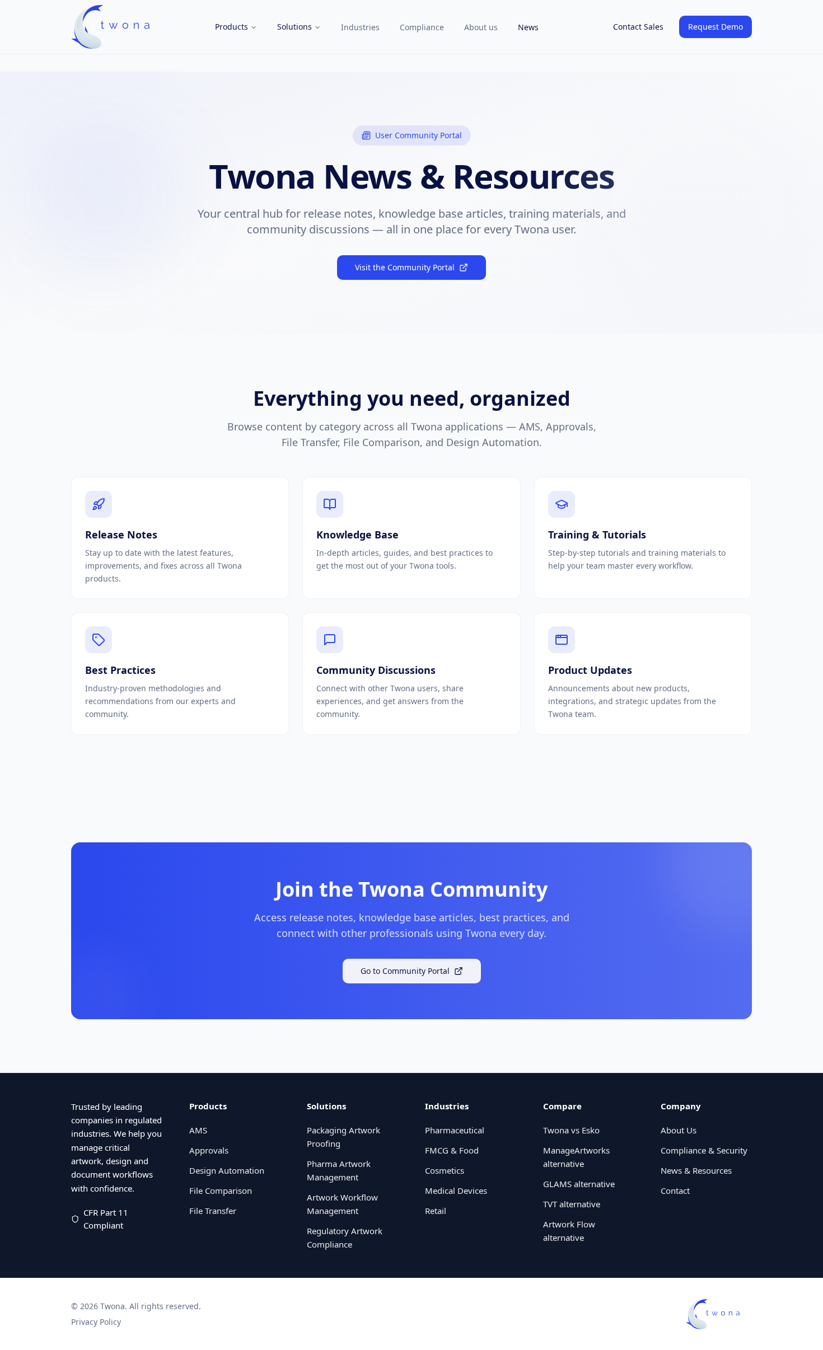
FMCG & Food (452, 1150)
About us (481, 27)
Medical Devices (456, 1190)
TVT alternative (571, 1204)
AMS (198, 1130)
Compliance (422, 27)
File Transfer (212, 1210)
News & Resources (696, 1170)
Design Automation (226, 1170)
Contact (675, 1190)
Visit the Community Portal (405, 267)
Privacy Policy (96, 1321)
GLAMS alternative (579, 1183)
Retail (435, 1210)
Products (231, 26)
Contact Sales (638, 26)
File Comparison (220, 1190)
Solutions (294, 26)
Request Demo (715, 26)
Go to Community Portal (405, 970)
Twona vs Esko (571, 1130)
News (528, 27)
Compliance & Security (704, 1150)
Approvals (208, 1150)
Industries (360, 27)
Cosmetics (444, 1170)
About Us (678, 1130)
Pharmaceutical (454, 1130)
